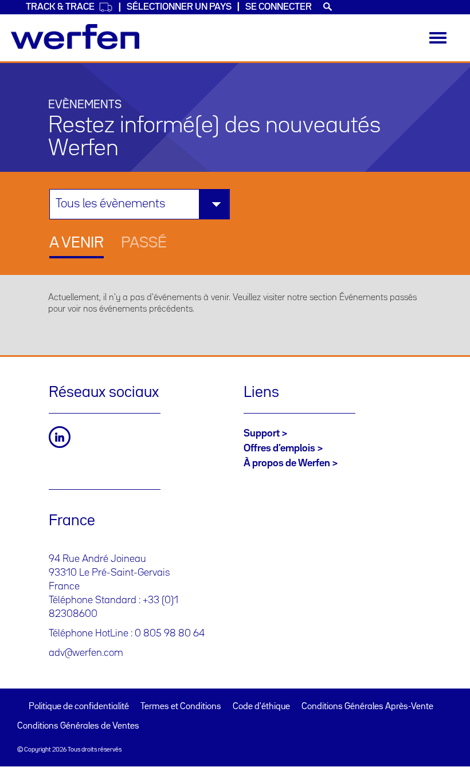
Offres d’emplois (279, 448)
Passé (144, 243)
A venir (76, 243)
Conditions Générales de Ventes (78, 726)
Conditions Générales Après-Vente (367, 707)
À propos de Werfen (287, 463)
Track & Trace (60, 7)
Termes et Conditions (180, 707)
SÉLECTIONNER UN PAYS (179, 7)
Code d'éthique (261, 707)
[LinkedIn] (59, 437)
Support (262, 433)
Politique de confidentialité (79, 707)
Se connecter (278, 7)
